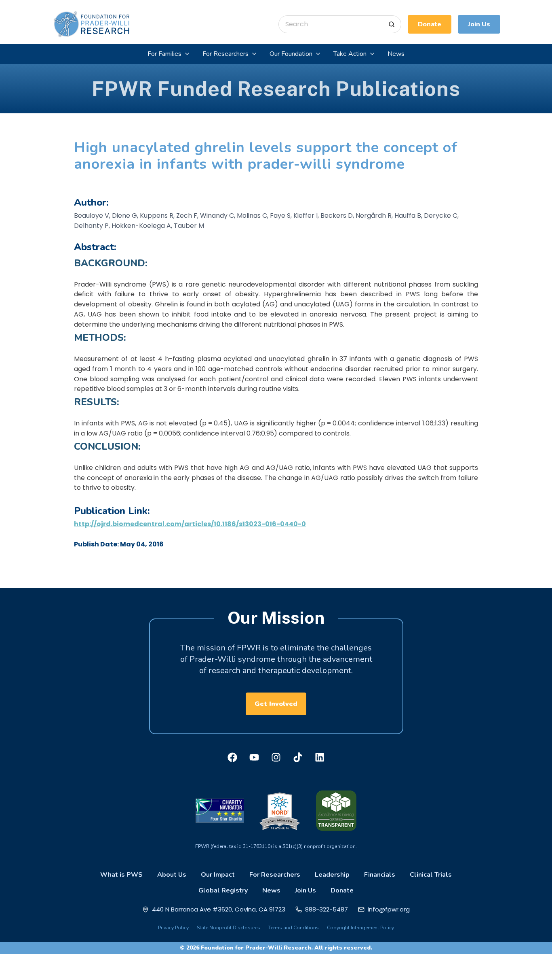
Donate (429, 24)
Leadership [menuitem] (332, 874)
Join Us (479, 24)
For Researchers (225, 53)
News (396, 53)
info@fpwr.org (389, 909)
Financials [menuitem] (379, 874)
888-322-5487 (326, 909)
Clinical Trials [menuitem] (431, 874)
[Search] (391, 24)
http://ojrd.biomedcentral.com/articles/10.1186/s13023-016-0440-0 (190, 524)
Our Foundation (291, 53)
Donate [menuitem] (342, 890)
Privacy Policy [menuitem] (173, 927)
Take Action (350, 53)
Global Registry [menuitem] (223, 890)
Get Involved (276, 703)
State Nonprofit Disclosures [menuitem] (228, 927)
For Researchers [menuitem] (274, 874)
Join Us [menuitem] (305, 890)
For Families (164, 53)
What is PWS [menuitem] (121, 874)
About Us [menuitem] (171, 874)
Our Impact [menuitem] (218, 874)
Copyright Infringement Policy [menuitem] (360, 927)
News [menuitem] (271, 890)
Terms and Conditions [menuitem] (293, 927)
